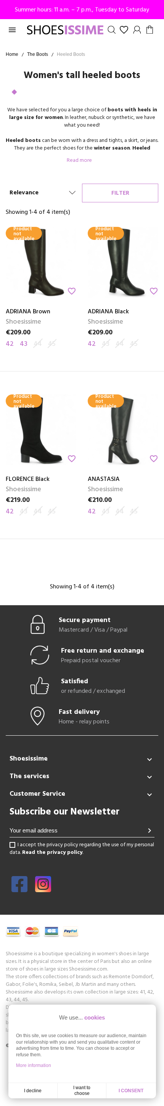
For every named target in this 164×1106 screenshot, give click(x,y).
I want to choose (81, 1090)
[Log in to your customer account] (137, 30)
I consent (131, 1090)
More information (33, 1065)
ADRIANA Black (108, 312)
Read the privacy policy (52, 852)
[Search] (112, 30)
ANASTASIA (104, 479)
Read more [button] (80, 160)
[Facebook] (19, 889)
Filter (120, 193)
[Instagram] (43, 889)
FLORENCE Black (28, 479)
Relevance (24, 193)
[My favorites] (124, 30)
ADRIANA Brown (28, 312)
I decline (33, 1090)
